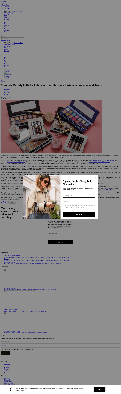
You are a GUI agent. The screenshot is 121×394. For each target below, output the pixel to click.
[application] (60, 389)
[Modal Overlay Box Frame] (60, 197)
